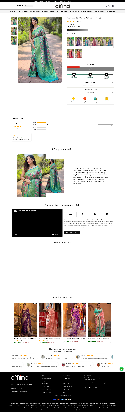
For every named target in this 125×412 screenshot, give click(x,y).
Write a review (104, 125)
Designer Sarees (46, 392)
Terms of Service (67, 386)
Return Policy (66, 381)
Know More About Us (72, 232)
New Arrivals (23, 11)
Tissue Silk (26, 405)
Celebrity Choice (82, 407)
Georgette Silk (50, 405)
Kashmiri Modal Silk (75, 403)
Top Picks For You (60, 407)
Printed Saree (110, 11)
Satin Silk (65, 405)
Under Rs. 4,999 (63, 409)
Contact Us (66, 389)
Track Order (28, 6)
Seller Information (90, 89)
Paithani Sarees (62, 11)
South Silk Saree (14, 403)
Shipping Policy (67, 383)
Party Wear (110, 407)
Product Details (90, 82)
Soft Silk (58, 405)
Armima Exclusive (40, 407)
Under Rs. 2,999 (53, 409)
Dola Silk (101, 405)
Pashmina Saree (74, 11)
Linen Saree (85, 403)
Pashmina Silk (93, 405)
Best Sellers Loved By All (28, 407)
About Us (65, 392)
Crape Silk (17, 407)
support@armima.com (20, 391)
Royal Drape (50, 407)
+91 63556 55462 (19, 388)
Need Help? (90, 92)
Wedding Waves (93, 407)
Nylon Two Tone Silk (74, 405)
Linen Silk (108, 405)
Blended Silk (85, 405)
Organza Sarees (86, 11)
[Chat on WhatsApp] (122, 369)
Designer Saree (99, 11)
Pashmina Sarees (46, 389)
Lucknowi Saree (94, 403)
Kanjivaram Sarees (48, 11)
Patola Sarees (45, 386)
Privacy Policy (66, 378)
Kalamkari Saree (18, 405)
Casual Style (102, 407)
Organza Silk (34, 405)
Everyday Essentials (71, 407)
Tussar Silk (42, 405)
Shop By (13, 11)
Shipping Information (90, 85)
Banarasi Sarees (35, 11)
